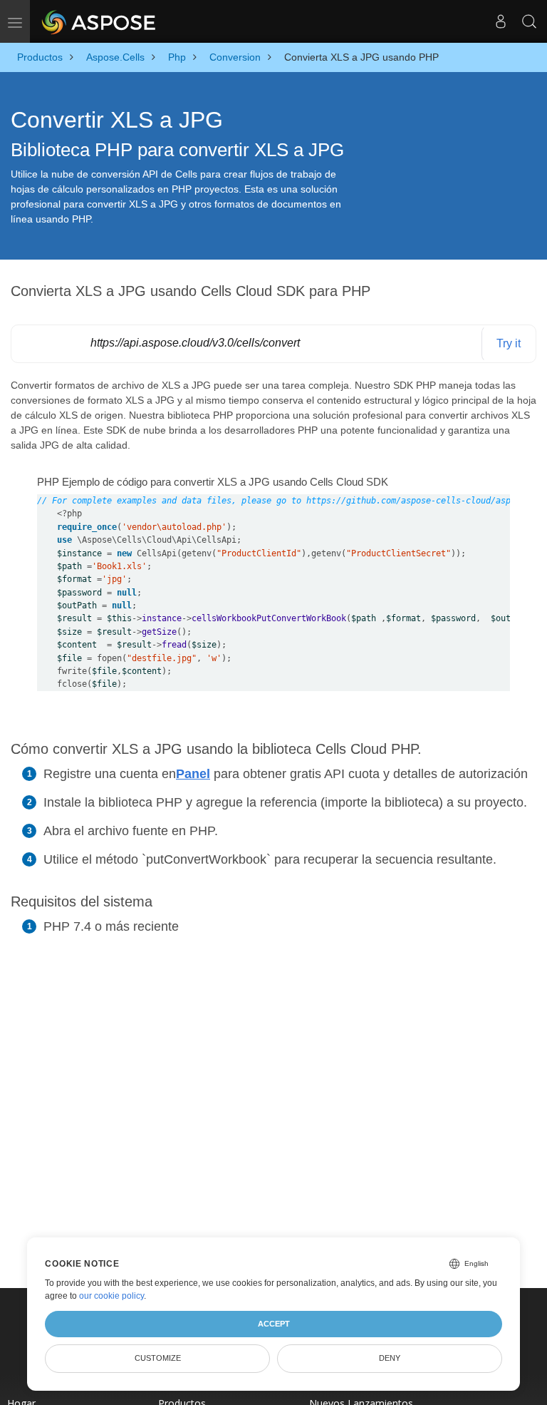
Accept (274, 1323)
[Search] (529, 21)
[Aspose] (99, 21)
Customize (158, 1358)
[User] (500, 21)
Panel (193, 774)
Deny (389, 1358)
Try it (508, 343)
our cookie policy (111, 1296)
